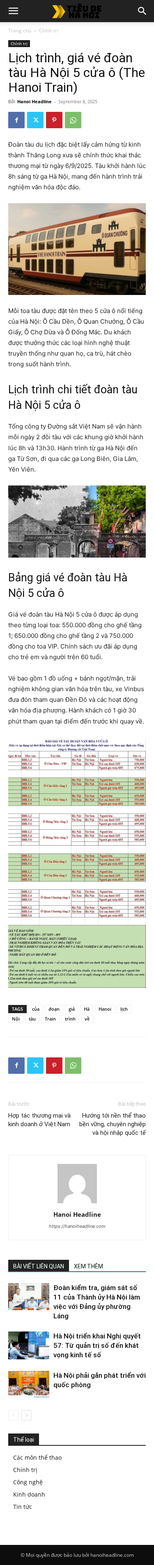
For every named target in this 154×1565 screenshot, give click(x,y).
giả (72, 1009)
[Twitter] (35, 120)
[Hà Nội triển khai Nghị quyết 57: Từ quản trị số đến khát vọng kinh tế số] (28, 1345)
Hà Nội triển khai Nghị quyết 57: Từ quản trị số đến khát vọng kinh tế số (97, 1345)
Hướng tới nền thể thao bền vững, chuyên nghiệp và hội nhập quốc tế (112, 1124)
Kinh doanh (29, 1494)
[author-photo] (77, 1203)
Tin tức (22, 1507)
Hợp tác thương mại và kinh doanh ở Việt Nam (39, 1120)
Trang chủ (19, 30)
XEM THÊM (88, 1266)
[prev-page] (13, 1415)
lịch (124, 1009)
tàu (32, 1019)
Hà (87, 1009)
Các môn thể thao (37, 1457)
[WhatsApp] (73, 120)
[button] (13, 11)
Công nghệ (28, 1482)
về (87, 1019)
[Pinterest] (54, 120)
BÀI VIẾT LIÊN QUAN (38, 1266)
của (35, 1009)
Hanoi (105, 1009)
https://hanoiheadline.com (77, 1226)
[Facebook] (16, 120)
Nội (16, 1019)
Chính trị (48, 30)
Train (50, 1019)
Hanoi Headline (34, 101)
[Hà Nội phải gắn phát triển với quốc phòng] (28, 1385)
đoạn (54, 1009)
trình (70, 1019)
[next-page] (26, 1415)
